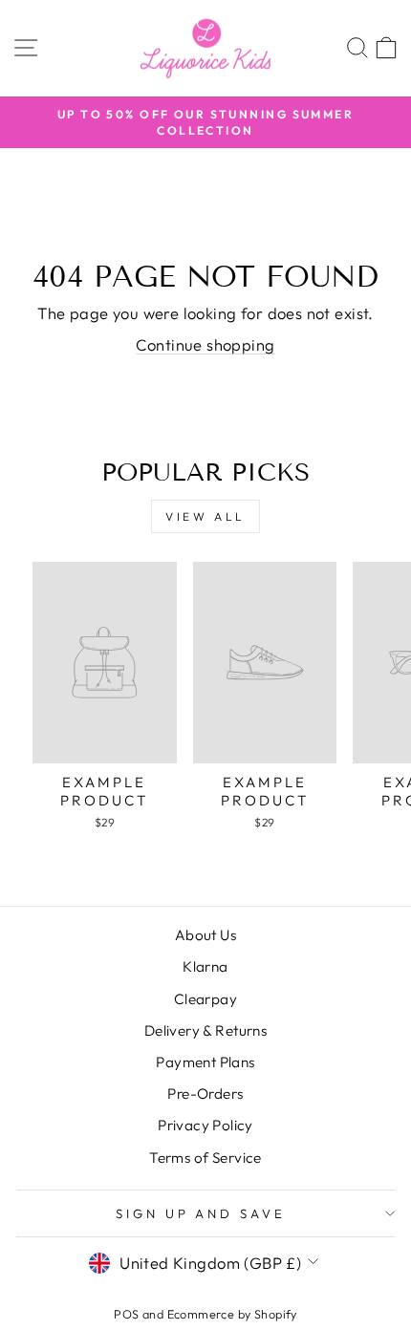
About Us (205, 935)
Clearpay (205, 999)
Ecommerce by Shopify (232, 1313)
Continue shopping (205, 344)
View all (205, 516)
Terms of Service (205, 1157)
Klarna (205, 966)
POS (126, 1313)
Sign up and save (201, 1213)
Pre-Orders (205, 1093)
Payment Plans (205, 1062)
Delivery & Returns (205, 1030)
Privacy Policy (205, 1125)
